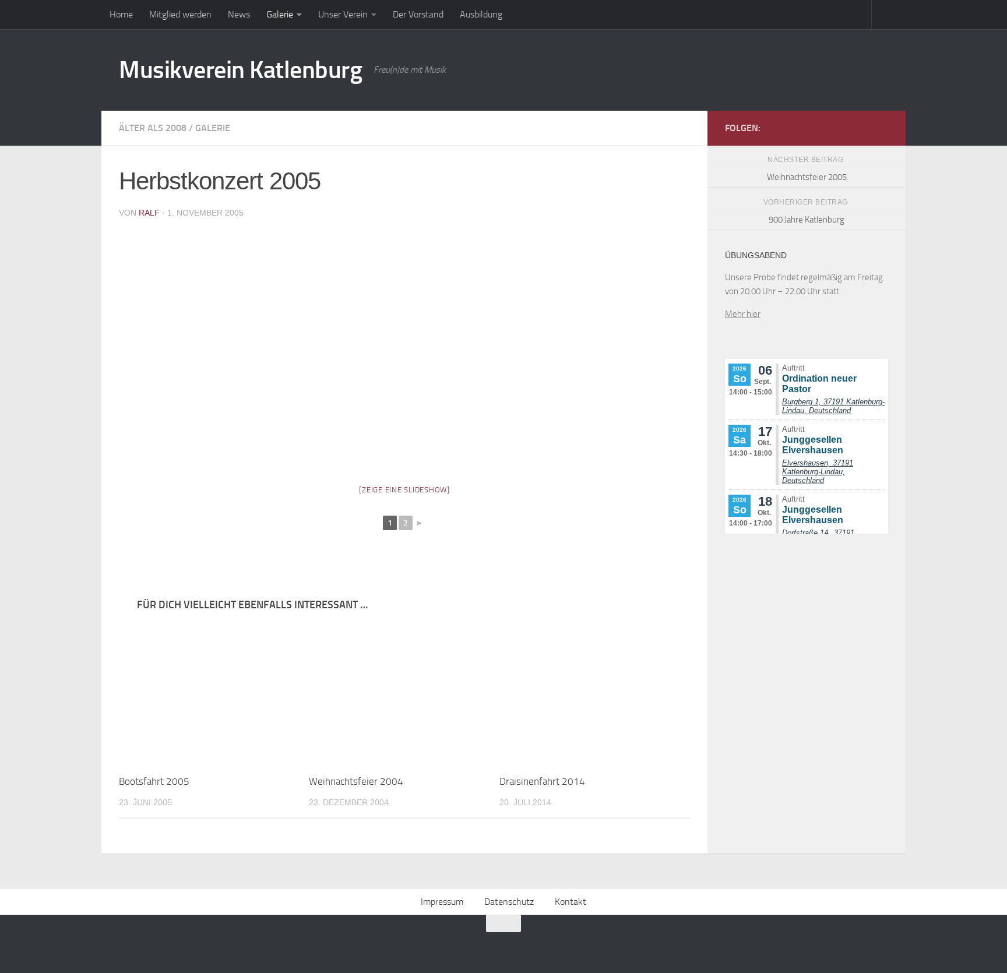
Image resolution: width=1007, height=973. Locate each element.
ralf (149, 212)
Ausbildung (481, 14)
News (239, 14)
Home (121, 14)
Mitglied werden (180, 14)
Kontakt (570, 901)
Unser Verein (343, 14)
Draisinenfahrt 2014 (542, 781)
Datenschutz (509, 901)
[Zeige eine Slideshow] (404, 489)
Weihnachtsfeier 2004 (356, 781)
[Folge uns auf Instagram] (881, 128)
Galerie (279, 14)
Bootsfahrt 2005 (154, 781)
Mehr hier (742, 314)
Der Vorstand (418, 14)
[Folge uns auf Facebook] (862, 128)
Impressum (442, 901)
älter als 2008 (152, 127)
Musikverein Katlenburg (240, 69)
